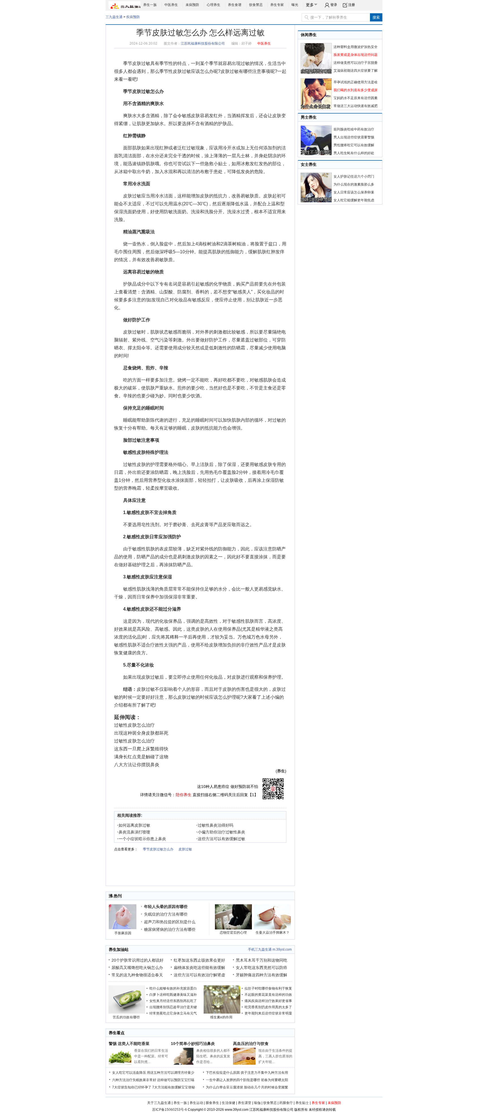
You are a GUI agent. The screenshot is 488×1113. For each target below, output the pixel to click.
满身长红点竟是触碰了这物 (141, 756)
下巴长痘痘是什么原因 (223, 1073)
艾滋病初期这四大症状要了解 (356, 71)
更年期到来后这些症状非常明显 (268, 1013)
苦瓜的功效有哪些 (126, 1017)
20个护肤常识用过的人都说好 (138, 960)
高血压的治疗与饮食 (251, 1043)
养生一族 (150, 5)
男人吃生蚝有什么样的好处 (354, 153)
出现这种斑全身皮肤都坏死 (141, 733)
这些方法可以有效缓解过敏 (220, 839)
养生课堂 (244, 1103)
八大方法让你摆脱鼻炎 (136, 764)
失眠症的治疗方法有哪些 (166, 914)
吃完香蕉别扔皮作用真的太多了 (268, 1007)
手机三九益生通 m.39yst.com (270, 949)
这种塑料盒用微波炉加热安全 (356, 47)
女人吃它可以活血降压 (129, 1073)
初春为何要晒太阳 (274, 1080)
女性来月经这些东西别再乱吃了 (173, 1001)
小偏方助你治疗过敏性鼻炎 (220, 832)
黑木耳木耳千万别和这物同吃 (261, 960)
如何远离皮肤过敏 (133, 825)
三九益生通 (114, 17)
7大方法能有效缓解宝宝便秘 (173, 1087)
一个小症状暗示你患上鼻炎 (141, 839)
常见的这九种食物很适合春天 (137, 975)
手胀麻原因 (122, 933)
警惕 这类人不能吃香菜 (129, 1043)
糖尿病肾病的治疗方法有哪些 (169, 929)
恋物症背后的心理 (233, 933)
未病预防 (192, 5)
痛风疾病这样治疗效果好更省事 (268, 1001)
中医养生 (171, 5)
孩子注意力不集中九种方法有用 (264, 1073)
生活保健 (228, 1103)
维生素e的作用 (221, 1017)
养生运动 (196, 1103)
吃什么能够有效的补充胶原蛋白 (173, 988)
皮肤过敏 (141, 63)
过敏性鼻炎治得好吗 (214, 825)
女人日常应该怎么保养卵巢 (354, 192)
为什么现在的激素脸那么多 (354, 184)
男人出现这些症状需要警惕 (354, 137)
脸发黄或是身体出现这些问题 (356, 55)
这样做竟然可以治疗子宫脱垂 (356, 63)
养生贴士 (302, 1103)
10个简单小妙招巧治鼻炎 (193, 1043)
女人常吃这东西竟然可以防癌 (261, 967)
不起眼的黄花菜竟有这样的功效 (268, 995)
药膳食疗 (286, 1103)
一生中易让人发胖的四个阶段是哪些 (233, 1080)
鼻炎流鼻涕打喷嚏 (133, 832)
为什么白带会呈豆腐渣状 (224, 1087)
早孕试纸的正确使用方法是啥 (356, 82)
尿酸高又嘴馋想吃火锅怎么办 (137, 967)
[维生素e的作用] (222, 1012)
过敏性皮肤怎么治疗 (134, 725)
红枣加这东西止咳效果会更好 (199, 960)
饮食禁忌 (256, 5)
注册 (351, 5)
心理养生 (213, 5)
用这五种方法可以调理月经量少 (170, 1073)
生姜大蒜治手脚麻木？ (272, 933)
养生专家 (277, 5)
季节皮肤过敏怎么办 (143, 91)
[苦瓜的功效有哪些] (126, 1012)
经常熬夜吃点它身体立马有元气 (173, 1013)
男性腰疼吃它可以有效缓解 (354, 145)
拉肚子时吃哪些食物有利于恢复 (268, 988)
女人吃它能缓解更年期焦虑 (354, 200)
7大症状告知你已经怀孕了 (131, 1087)
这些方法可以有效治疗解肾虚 (199, 975)
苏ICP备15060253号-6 (169, 1110)
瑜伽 (257, 1103)
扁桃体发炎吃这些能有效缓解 (199, 967)
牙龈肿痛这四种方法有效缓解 (261, 975)
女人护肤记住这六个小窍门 (354, 176)
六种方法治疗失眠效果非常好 (134, 1080)
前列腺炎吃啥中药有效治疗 (354, 129)
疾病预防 (133, 17)
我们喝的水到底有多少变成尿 (356, 90)
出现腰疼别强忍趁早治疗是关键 (173, 1007)
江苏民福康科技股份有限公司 (203, 43)
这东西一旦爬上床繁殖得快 (141, 748)
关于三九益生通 (159, 1103)
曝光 (294, 5)
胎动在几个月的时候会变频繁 (266, 1087)
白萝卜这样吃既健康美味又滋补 (173, 995)
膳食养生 (212, 1103)
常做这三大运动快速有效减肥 (356, 106)
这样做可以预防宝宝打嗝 (175, 1080)
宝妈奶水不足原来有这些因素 (356, 98)
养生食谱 (234, 5)
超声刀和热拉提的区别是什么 (169, 922)
